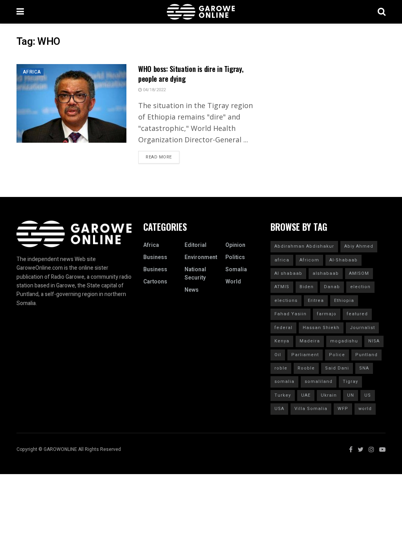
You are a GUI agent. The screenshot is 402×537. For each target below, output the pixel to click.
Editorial (195, 245)
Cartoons (155, 282)
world (365, 408)
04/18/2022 (154, 89)
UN (350, 395)
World (233, 282)
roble (280, 368)
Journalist (362, 327)
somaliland (319, 381)
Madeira (310, 341)
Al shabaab (288, 273)
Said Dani (337, 368)
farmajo (326, 314)
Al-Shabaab (343, 260)
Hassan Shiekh (321, 327)
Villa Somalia (310, 408)
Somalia (236, 269)
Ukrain (329, 395)
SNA (364, 368)
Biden (307, 286)
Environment (201, 257)
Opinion (235, 245)
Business (155, 257)
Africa (32, 71)
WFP (343, 408)
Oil (277, 354)
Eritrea (316, 300)
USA (279, 408)
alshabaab (325, 273)
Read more (159, 157)
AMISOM (359, 273)
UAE (306, 395)
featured (357, 314)
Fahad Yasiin (290, 314)
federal (283, 327)
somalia (284, 381)
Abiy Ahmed (358, 246)
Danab (332, 286)
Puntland (366, 354)
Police (337, 354)
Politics (235, 257)
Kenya (281, 341)
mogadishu (344, 341)
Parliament (305, 354)
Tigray (350, 381)
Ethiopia (344, 300)
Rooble (306, 368)
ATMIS (281, 286)
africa (281, 260)
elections (286, 300)
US (367, 395)
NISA (374, 341)
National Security (195, 273)
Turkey (282, 395)
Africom (309, 260)
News (192, 290)
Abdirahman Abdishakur (304, 246)
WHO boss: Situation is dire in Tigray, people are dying (190, 74)
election (360, 286)
